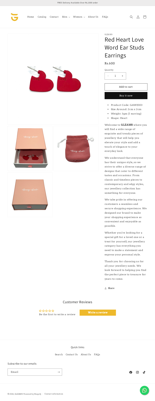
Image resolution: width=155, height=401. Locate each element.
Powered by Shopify (32, 394)
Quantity (109, 70)
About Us (86, 354)
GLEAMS (19, 394)
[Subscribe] (58, 372)
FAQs (97, 354)
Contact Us (72, 354)
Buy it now (126, 95)
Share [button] (111, 288)
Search (59, 354)
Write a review (98, 312)
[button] (65, 17)
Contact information (54, 394)
